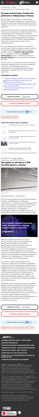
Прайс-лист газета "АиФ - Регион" (14, 350)
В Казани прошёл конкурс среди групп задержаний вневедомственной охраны (20, 148)
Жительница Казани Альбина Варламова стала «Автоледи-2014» (19, 85)
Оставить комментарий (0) (19, 103)
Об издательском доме (10, 340)
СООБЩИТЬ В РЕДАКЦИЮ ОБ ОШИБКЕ (15, 359)
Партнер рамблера (17, 408)
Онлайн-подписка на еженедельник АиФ (17, 345)
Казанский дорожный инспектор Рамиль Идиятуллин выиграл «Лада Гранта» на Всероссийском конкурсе (19, 80)
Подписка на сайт (8, 348)
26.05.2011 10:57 (5, 7)
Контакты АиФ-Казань (26, 348)
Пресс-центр (26, 340)
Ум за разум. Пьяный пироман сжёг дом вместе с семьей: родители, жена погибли (17, 225)
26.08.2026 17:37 (6, 158)
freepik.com (5, 193)
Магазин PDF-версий (9, 343)
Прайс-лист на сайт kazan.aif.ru (14, 353)
